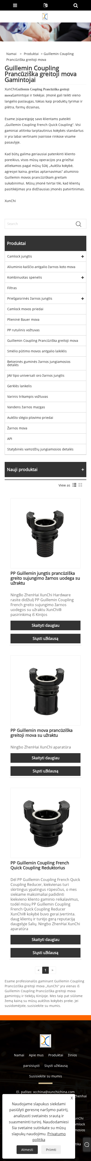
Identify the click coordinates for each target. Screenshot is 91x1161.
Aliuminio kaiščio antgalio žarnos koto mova (41, 267)
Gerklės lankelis (19, 386)
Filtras (12, 288)
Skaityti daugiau (46, 625)
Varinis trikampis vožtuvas (27, 396)
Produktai (31, 54)
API (9, 438)
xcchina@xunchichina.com (54, 1092)
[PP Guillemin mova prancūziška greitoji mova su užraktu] (45, 690)
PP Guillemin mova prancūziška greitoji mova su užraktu (41, 732)
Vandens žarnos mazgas (26, 407)
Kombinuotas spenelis (24, 277)
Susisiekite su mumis (45, 1076)
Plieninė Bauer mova (23, 319)
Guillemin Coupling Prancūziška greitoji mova (42, 340)
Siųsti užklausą (45, 638)
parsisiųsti (31, 1065)
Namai (19, 1055)
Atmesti (27, 1149)
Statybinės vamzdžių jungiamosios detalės (40, 449)
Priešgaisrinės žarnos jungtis (29, 298)
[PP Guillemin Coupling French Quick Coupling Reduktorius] (45, 822)
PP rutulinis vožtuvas (23, 330)
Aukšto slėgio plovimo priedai (30, 417)
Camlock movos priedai (25, 309)
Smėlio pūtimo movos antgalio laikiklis (37, 351)
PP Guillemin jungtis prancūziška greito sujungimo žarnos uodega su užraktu (45, 578)
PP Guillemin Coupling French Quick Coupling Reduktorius (39, 865)
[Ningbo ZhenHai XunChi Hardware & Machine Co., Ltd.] (45, 16)
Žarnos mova (17, 428)
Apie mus (36, 1055)
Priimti (51, 1149)
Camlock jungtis (19, 256)
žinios (72, 1055)
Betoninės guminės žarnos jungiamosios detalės (38, 363)
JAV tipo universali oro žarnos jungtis (35, 375)
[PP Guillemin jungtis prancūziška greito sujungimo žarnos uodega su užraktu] (45, 533)
